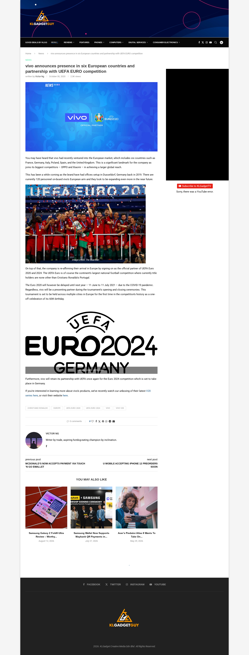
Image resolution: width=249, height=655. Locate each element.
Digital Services (137, 42)
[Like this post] (92, 421)
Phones (98, 42)
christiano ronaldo (38, 408)
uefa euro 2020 (73, 408)
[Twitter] (203, 42)
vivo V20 (120, 408)
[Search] (215, 42)
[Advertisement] (162, 18)
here (35, 395)
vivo (108, 408)
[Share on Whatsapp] (106, 421)
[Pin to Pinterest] (103, 421)
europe (57, 408)
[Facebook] (199, 42)
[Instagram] (207, 42)
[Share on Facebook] (96, 421)
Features (84, 42)
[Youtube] (210, 42)
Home (28, 53)
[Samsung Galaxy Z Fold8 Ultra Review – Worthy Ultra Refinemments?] (46, 507)
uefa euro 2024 (93, 408)
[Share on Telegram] (110, 421)
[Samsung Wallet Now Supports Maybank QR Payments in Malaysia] (91, 507)
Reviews (68, 42)
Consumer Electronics (165, 42)
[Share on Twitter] (99, 421)
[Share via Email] (113, 421)
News (41, 53)
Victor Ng (39, 76)
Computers (115, 42)
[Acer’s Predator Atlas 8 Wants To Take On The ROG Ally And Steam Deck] (137, 507)
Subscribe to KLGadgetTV (196, 186)
